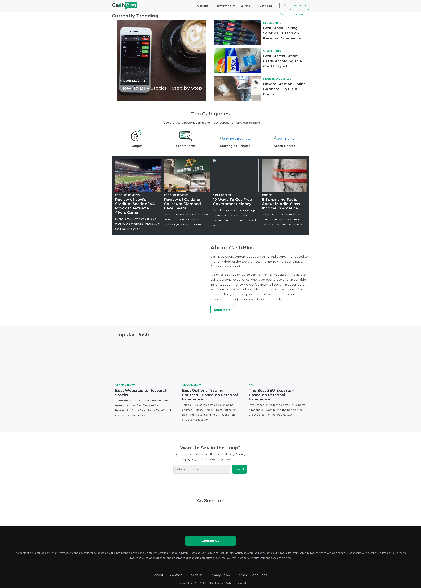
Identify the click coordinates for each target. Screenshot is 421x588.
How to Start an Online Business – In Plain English (284, 89)
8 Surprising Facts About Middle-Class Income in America (281, 204)
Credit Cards (272, 50)
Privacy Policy (220, 575)
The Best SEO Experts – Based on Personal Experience (271, 394)
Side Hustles (222, 195)
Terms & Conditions (252, 575)
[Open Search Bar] (285, 6)
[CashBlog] (124, 6)
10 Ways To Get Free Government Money (232, 201)
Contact (176, 575)
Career (267, 195)
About (158, 575)
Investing (202, 5)
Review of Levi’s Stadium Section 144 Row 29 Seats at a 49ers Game (135, 206)
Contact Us (299, 5)
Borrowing (224, 5)
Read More (222, 309)
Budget (136, 146)
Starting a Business (277, 78)
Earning (245, 5)
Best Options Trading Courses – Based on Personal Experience (210, 394)
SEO (251, 385)
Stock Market (133, 81)
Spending (266, 5)
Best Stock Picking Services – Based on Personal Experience (282, 33)
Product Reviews (127, 195)
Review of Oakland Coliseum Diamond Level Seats (182, 204)
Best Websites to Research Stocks (141, 392)
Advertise (195, 575)
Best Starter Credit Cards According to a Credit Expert (282, 61)
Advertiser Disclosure (292, 14)
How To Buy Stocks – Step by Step (161, 88)
